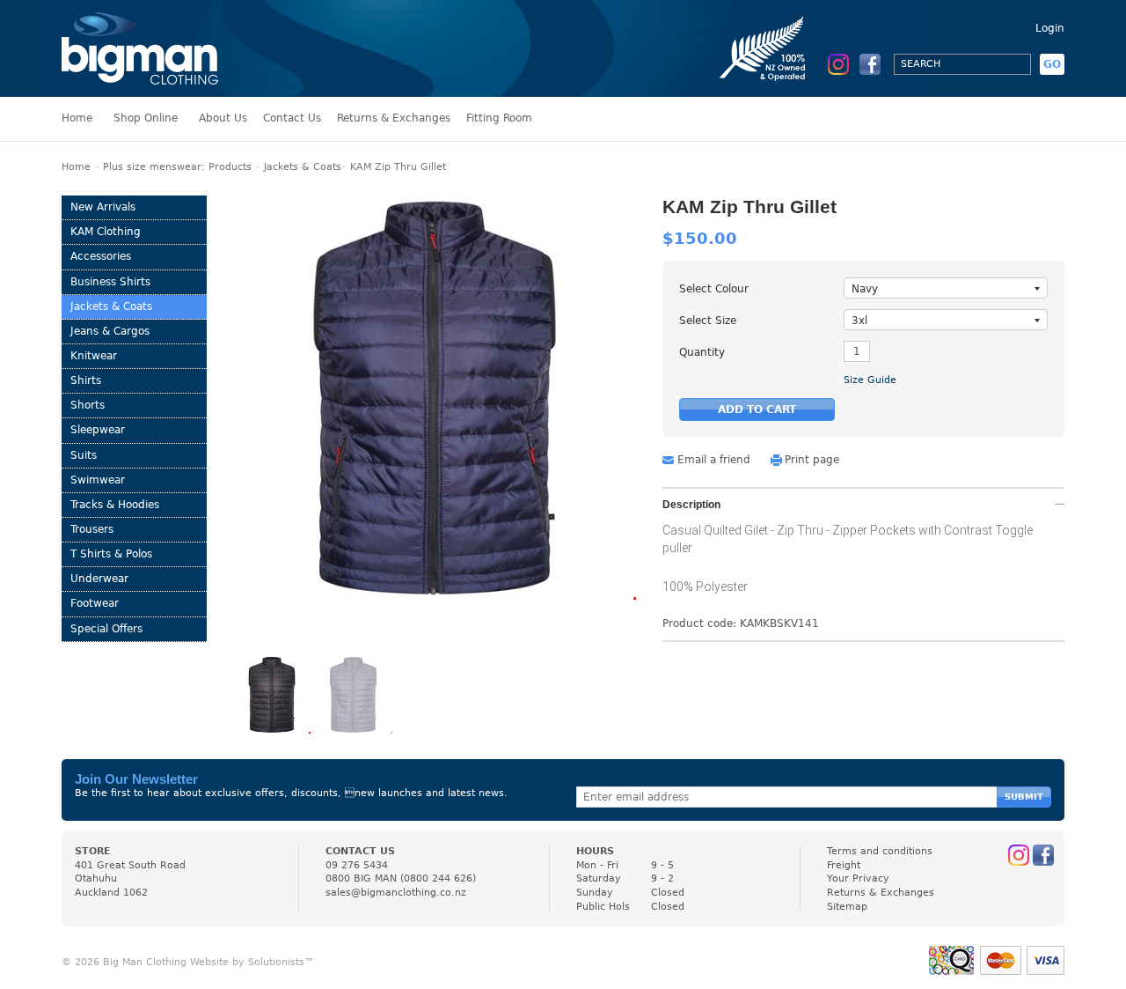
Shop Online (145, 118)
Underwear (99, 578)
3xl (859, 320)
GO (1052, 64)
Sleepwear (97, 430)
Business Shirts (110, 282)
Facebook (870, 64)
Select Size (707, 320)
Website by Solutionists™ (252, 962)
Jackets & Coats (302, 167)
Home (77, 118)
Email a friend (713, 459)
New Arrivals (102, 207)
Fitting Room (499, 118)
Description (691, 505)
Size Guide (870, 380)
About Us (223, 118)
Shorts (87, 405)
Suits (83, 455)
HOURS (595, 851)
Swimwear (97, 480)
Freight (843, 865)
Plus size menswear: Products (177, 167)
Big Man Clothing (140, 48)
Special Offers (106, 629)
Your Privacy (858, 878)
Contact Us (292, 118)
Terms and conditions (879, 851)
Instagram (838, 64)
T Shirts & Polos (111, 554)
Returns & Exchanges (393, 118)
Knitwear (93, 356)
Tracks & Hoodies (114, 504)
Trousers (91, 529)
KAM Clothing (105, 231)
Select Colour (714, 289)
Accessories (100, 256)
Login (1049, 28)
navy (865, 289)
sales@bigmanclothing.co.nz (395, 892)
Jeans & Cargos (110, 331)
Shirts (85, 380)
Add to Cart (757, 409)
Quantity (702, 352)
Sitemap (847, 906)
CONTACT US (360, 851)
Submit (1024, 796)
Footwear (94, 603)
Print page (812, 460)
